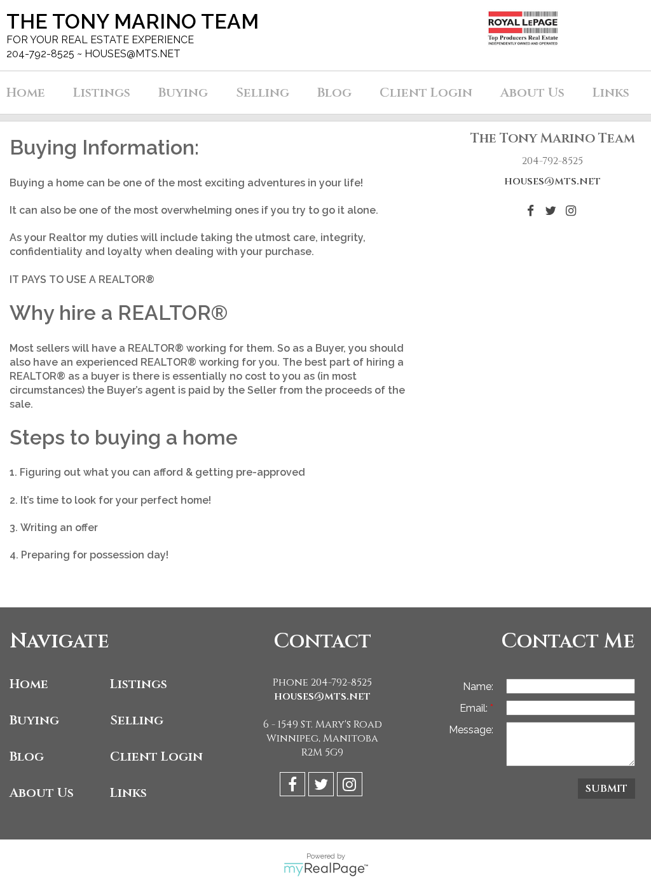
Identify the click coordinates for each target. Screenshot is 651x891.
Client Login (156, 756)
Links (128, 792)
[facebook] (294, 786)
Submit (606, 789)
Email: (475, 708)
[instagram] (351, 786)
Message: (471, 730)
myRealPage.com (326, 869)
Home (25, 92)
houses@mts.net (552, 181)
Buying (34, 720)
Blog (27, 756)
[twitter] (322, 786)
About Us (42, 792)
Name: (478, 686)
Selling (136, 720)
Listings (138, 684)
